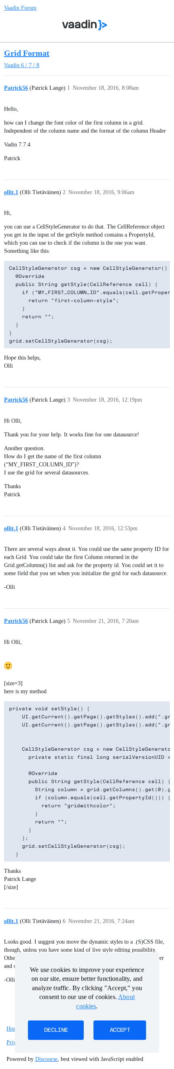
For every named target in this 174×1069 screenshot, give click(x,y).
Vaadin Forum (20, 8)
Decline (56, 1030)
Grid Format (26, 53)
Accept (120, 1030)
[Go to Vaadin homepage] (85, 25)
